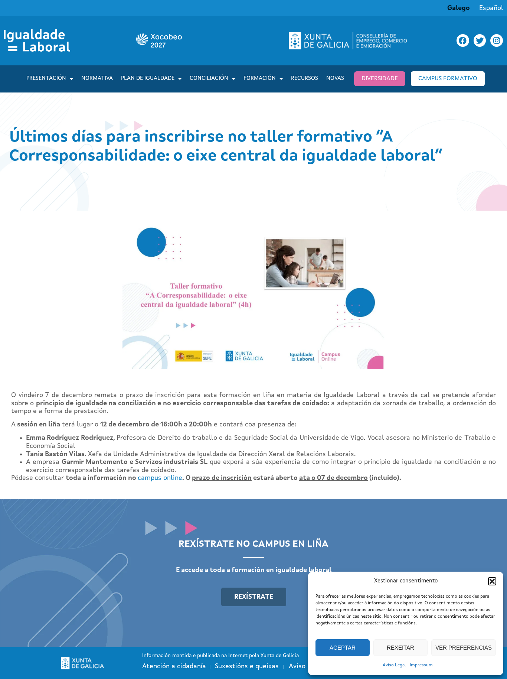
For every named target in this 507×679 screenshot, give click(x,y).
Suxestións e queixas (247, 666)
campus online (160, 478)
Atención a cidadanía (174, 666)
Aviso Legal (394, 665)
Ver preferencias (463, 647)
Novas (335, 78)
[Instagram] (496, 40)
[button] (492, 581)
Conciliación (209, 78)
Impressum (421, 665)
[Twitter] (480, 40)
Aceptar (343, 647)
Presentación (46, 78)
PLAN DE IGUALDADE (147, 78)
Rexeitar (400, 647)
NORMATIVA (97, 78)
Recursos (304, 78)
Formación (259, 78)
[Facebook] (463, 40)
